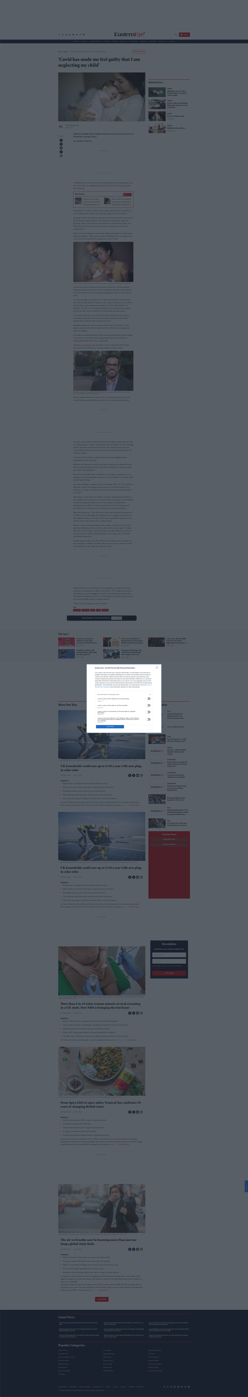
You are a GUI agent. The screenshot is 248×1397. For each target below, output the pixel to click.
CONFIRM (110, 726)
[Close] (157, 668)
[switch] (148, 698)
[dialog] (124, 698)
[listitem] (124, 694)
